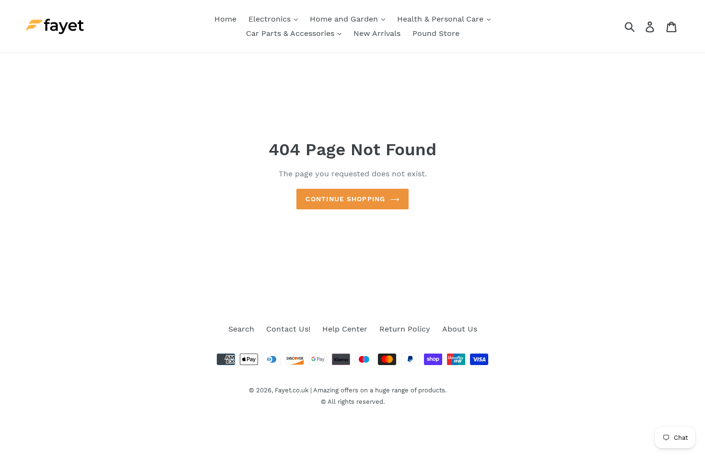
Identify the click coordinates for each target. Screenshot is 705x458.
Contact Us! (288, 328)
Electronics (270, 18)
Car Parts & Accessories (291, 33)
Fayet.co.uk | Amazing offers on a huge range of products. (360, 390)
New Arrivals (376, 33)
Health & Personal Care (441, 18)
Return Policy (404, 328)
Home (225, 18)
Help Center (344, 328)
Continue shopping (345, 199)
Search (241, 328)
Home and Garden (345, 18)
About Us (459, 328)
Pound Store (435, 33)
